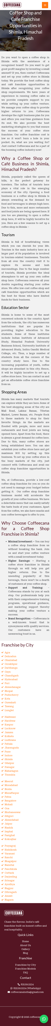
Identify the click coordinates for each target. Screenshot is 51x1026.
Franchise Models (25, 968)
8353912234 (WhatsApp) (27, 988)
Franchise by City (25, 965)
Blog (25, 953)
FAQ (25, 972)
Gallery (25, 949)
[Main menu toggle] (45, 5)
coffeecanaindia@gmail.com (27, 992)
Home (25, 941)
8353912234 (27, 984)
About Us (25, 945)
